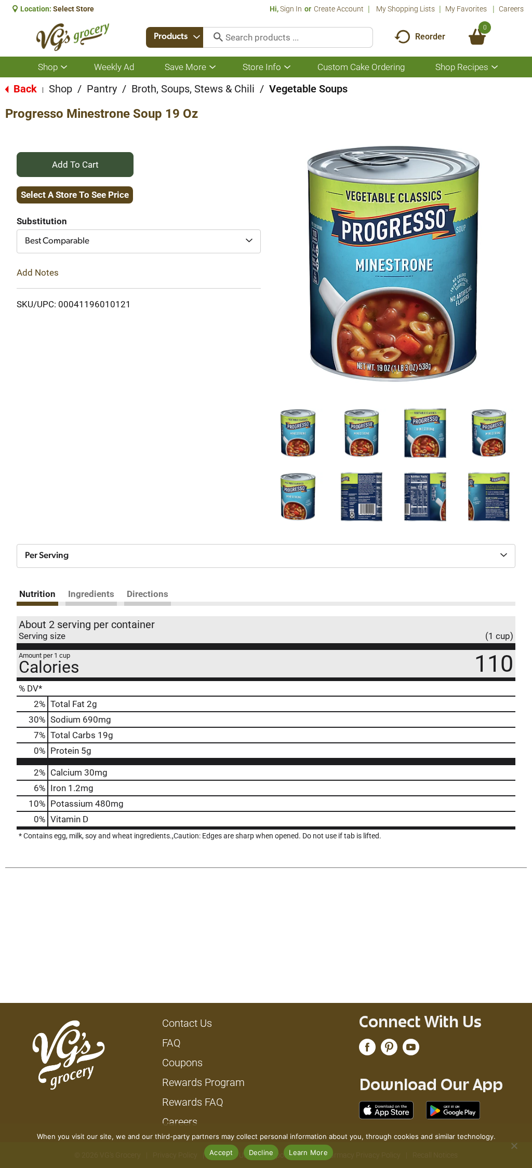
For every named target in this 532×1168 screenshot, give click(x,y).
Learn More (308, 1152)
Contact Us (187, 1023)
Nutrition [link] (37, 594)
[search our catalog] (214, 37)
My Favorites (466, 9)
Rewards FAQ (192, 1102)
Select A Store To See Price (75, 194)
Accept (221, 1152)
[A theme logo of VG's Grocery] (73, 37)
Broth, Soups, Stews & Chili (193, 89)
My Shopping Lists (405, 9)
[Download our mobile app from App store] (386, 1109)
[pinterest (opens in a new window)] (389, 1049)
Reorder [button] (430, 37)
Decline (261, 1152)
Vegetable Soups (308, 89)
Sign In (291, 9)
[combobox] (174, 37)
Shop (60, 89)
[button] (298, 433)
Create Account (339, 9)
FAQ (171, 1043)
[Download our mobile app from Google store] (453, 1109)
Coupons (182, 1062)
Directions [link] (147, 594)
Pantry (102, 89)
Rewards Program (203, 1082)
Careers (511, 9)
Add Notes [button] (38, 272)
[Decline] (513, 1145)
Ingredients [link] (91, 594)
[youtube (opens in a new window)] (411, 1049)
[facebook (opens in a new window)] (367, 1049)
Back (24, 89)
